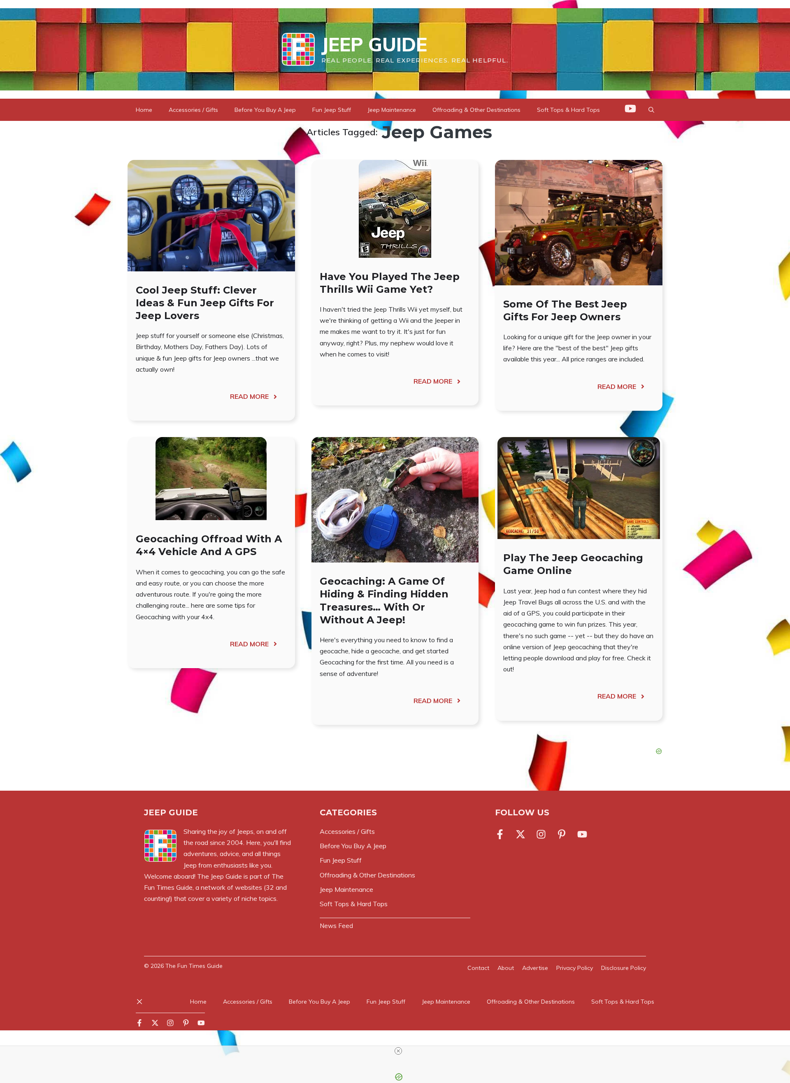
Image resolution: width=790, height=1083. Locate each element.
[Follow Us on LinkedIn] (561, 834)
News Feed (336, 926)
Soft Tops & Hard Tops (568, 109)
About (505, 968)
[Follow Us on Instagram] (541, 834)
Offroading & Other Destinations (476, 109)
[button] (651, 110)
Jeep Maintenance (391, 109)
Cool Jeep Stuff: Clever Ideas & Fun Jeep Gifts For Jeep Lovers (205, 303)
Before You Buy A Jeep (265, 109)
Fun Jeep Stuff (331, 109)
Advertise (535, 968)
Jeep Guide (374, 44)
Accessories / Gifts (193, 109)
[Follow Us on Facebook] (501, 834)
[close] (398, 1051)
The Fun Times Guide (194, 966)
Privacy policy (574, 968)
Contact (478, 968)
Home (144, 109)
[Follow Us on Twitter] (520, 834)
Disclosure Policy (623, 968)
